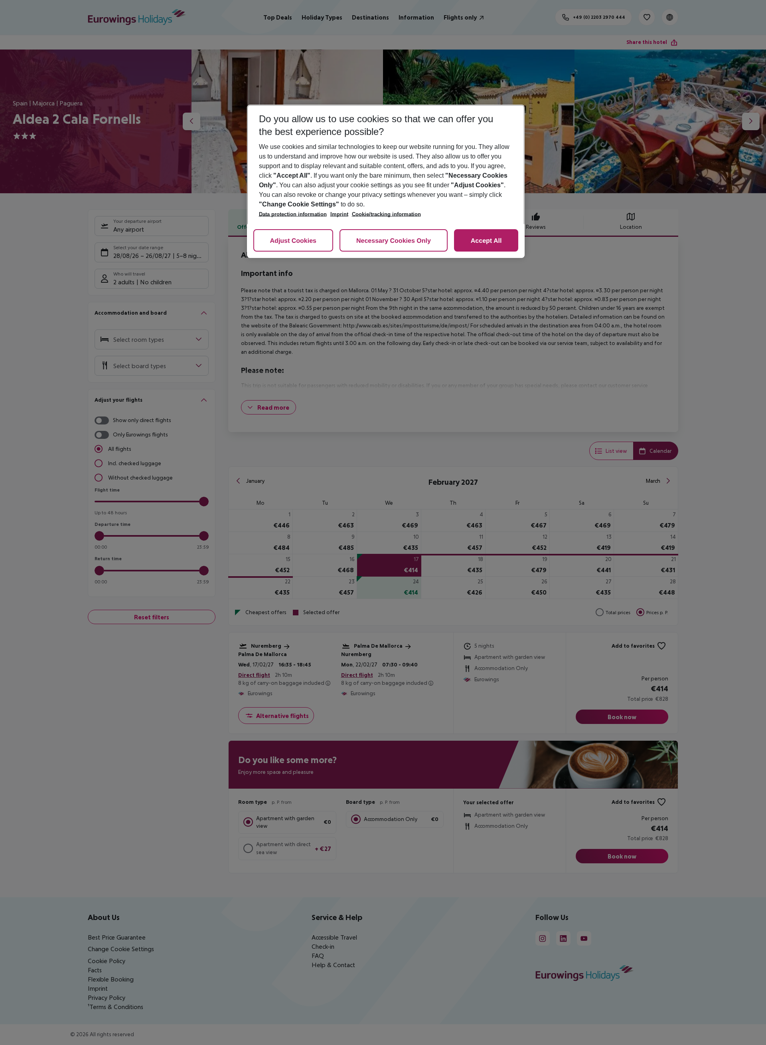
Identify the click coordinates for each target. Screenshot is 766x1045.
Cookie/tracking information (386, 214)
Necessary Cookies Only (393, 241)
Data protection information (293, 214)
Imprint (339, 214)
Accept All (486, 241)
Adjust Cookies (293, 241)
